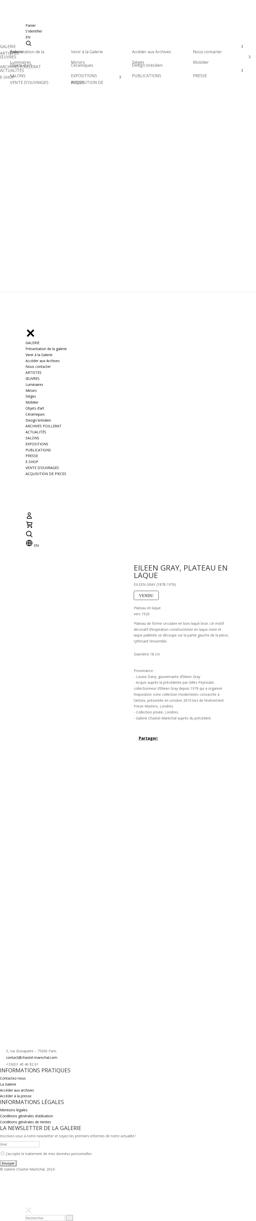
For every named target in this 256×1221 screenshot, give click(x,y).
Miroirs (78, 62)
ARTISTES (9, 54)
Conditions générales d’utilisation (26, 1116)
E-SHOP (7, 78)
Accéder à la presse (16, 1096)
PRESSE (200, 75)
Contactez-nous (13, 1078)
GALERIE (8, 47)
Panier (31, 25)
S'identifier (34, 31)
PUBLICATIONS (146, 75)
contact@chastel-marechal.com (31, 1057)
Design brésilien (147, 65)
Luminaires (20, 62)
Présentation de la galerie (27, 51)
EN (28, 37)
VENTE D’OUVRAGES (29, 82)
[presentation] (69, 1218)
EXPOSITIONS (84, 75)
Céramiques (82, 65)
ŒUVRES (8, 58)
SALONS (18, 75)
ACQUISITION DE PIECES (87, 82)
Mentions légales (14, 1110)
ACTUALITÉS (12, 71)
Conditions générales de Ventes (25, 1122)
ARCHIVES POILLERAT (20, 68)
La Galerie (8, 1084)
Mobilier (201, 62)
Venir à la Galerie (87, 51)
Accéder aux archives (17, 1090)
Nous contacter (207, 51)
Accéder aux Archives (151, 51)
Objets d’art (21, 65)
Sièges (138, 62)
